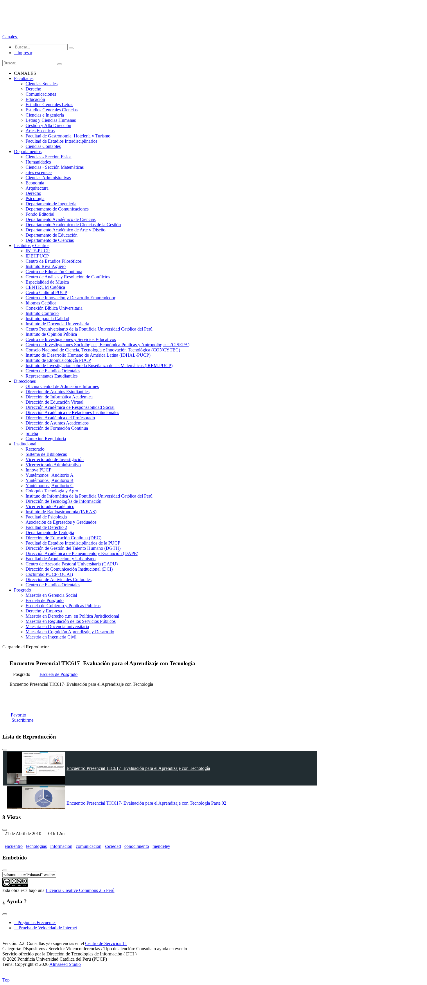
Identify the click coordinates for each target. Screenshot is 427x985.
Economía (35, 182)
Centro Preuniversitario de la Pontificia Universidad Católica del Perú (89, 328)
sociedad (113, 846)
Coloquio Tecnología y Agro (52, 490)
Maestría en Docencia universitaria (57, 626)
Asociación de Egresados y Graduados (61, 522)
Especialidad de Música (47, 282)
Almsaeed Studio (65, 964)
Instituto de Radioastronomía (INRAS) (61, 511)
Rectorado (35, 449)
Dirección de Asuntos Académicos (57, 422)
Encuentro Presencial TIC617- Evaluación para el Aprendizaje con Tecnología (138, 768)
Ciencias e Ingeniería (45, 115)
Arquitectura (37, 188)
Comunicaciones (41, 94)
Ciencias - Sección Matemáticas (55, 167)
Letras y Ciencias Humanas (51, 120)
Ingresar (23, 52)
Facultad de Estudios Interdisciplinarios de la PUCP (73, 542)
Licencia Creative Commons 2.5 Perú (80, 890)
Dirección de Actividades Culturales (59, 579)
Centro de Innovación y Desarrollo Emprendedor (70, 297)
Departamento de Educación (52, 235)
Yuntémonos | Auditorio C (49, 485)
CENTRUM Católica (45, 287)
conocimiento (136, 846)
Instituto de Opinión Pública (51, 334)
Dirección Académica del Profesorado (60, 417)
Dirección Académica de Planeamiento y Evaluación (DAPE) (82, 553)
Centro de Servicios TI (106, 943)
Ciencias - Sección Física (48, 156)
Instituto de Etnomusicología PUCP (58, 360)
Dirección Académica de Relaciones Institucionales (72, 412)
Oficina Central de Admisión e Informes (62, 386)
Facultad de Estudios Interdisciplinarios (61, 141)
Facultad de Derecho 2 (46, 527)
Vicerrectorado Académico (50, 506)
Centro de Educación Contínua (54, 271)
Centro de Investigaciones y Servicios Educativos (71, 339)
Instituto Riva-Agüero (46, 266)
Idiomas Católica (41, 302)
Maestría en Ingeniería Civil (51, 636)
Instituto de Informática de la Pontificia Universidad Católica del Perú (89, 496)
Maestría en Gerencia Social (51, 595)
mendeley (161, 846)
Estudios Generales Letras (49, 104)
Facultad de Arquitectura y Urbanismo (61, 558)
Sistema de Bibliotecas (46, 454)
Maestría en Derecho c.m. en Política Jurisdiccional (72, 616)
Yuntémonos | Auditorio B (49, 480)
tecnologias (36, 846)
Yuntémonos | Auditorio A (49, 475)
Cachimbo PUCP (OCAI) (49, 574)
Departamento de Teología (50, 532)
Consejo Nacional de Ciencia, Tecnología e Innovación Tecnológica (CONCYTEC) (103, 349)
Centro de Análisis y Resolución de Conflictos (68, 276)
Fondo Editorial (40, 214)
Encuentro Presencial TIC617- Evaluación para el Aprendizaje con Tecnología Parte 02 (146, 803)
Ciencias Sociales (42, 83)
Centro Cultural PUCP (46, 292)
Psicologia (35, 198)
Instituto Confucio (42, 313)
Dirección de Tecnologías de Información (63, 501)
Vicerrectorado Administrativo (53, 464)
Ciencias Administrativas (48, 177)
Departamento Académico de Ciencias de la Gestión (73, 224)
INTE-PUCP (38, 250)
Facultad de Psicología (46, 516)
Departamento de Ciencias (50, 240)
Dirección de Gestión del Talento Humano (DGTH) (73, 548)
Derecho (33, 88)
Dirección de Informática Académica (59, 396)
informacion (61, 846)
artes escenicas (39, 172)
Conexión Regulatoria (46, 438)
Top (6, 979)
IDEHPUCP (37, 255)
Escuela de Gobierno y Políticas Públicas (63, 605)
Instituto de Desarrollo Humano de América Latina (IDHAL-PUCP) (88, 355)
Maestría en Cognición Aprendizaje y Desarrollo (70, 631)
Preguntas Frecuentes (35, 922)
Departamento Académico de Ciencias (61, 219)
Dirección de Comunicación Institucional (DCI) (69, 569)
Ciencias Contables (43, 146)
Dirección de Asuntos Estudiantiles (57, 391)
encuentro (14, 846)
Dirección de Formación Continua (57, 428)
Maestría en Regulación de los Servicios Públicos (71, 621)
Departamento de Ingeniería (51, 203)
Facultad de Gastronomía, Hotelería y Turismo (68, 135)
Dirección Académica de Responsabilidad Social (70, 407)
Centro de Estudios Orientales (53, 370)
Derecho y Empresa (44, 610)
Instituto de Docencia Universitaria (57, 323)
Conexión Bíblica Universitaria (54, 308)
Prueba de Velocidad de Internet (46, 927)
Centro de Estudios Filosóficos (54, 261)
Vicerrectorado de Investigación (55, 459)
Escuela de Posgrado (45, 600)
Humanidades (38, 161)
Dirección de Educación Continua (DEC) (63, 537)
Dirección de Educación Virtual (54, 402)
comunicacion (88, 846)
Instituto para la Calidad (47, 318)
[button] (10, 36)
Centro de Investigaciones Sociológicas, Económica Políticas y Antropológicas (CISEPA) (107, 344)
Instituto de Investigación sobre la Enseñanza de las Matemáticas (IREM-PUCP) (99, 365)
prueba (32, 433)
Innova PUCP (38, 469)
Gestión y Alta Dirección (48, 125)
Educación (35, 99)
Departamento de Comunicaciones (57, 208)
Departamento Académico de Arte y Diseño (65, 229)
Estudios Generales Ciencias (52, 109)
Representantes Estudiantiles (52, 375)
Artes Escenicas (40, 130)
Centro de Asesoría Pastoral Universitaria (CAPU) (72, 563)
